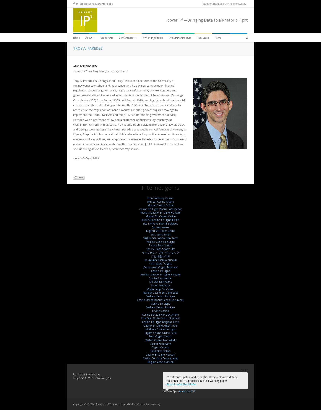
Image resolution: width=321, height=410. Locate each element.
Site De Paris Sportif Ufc (160, 249)
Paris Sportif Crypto (160, 263)
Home (76, 37)
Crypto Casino (160, 311)
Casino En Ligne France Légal (160, 358)
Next (246, 370)
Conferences (126, 37)
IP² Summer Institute (180, 37)
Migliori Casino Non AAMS (160, 340)
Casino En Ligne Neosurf (160, 354)
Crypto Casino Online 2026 (160, 333)
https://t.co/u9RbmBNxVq (181, 384)
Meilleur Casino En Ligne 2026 (160, 292)
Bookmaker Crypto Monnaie (160, 267)
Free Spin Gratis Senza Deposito (160, 318)
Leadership (106, 37)
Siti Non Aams (160, 227)
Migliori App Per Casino (160, 289)
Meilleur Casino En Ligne (160, 241)
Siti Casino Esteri (161, 234)
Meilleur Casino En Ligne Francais (160, 212)
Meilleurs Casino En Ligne (160, 329)
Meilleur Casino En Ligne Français (160, 274)
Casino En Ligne (160, 271)
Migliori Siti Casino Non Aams (160, 238)
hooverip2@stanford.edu (98, 3)
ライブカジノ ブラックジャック (160, 252)
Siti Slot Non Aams (160, 281)
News (218, 37)
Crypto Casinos (160, 347)
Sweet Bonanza (160, 285)
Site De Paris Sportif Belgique (160, 223)
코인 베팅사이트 (160, 256)
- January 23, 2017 (186, 391)
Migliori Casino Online (160, 205)
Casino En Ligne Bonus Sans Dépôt (160, 209)
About (88, 37)
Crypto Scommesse (160, 278)
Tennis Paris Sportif (160, 245)
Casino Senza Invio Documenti (160, 314)
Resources (203, 37)
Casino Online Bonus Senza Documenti (160, 300)
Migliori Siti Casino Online (160, 216)
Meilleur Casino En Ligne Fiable (160, 220)
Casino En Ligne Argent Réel (160, 325)
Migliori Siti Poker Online (160, 231)
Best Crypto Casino (160, 336)
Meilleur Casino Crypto (160, 201)
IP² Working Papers (152, 37)
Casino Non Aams (160, 344)
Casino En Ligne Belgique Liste (160, 322)
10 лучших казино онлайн (161, 260)
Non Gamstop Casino (160, 198)
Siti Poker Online (160, 351)
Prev (242, 370)
